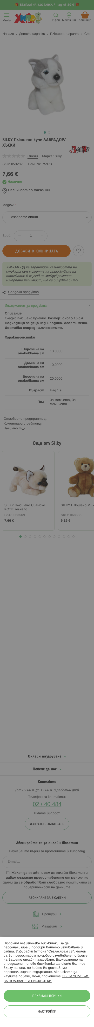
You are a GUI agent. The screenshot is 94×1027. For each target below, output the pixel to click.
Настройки (47, 1011)
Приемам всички (47, 996)
